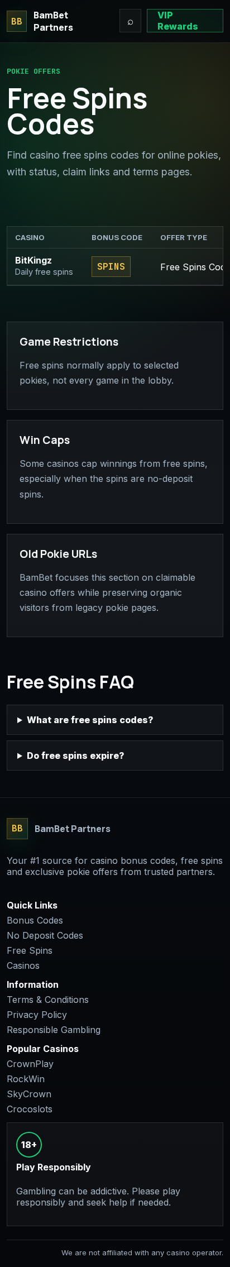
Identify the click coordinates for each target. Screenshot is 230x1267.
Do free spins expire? (75, 755)
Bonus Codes (35, 920)
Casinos (23, 965)
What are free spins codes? (90, 719)
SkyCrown (29, 1093)
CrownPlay (30, 1063)
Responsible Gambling (53, 1029)
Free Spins (29, 950)
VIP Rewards (177, 20)
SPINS (111, 266)
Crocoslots (29, 1109)
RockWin (26, 1078)
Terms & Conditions (48, 999)
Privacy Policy (37, 1014)
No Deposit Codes (45, 935)
